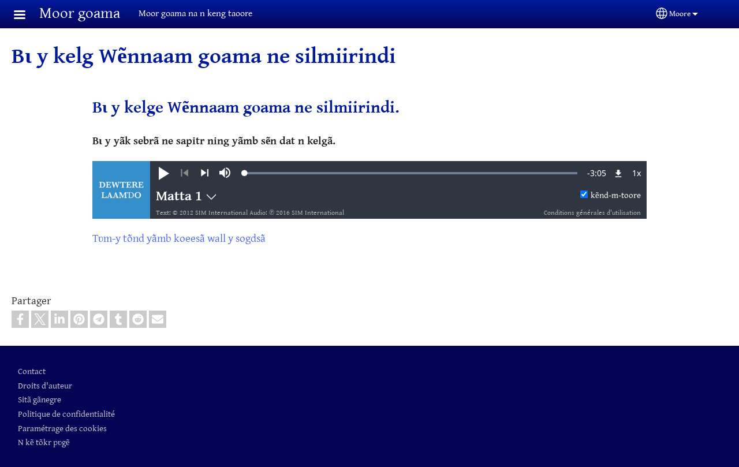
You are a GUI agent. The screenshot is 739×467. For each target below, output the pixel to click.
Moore (680, 13)
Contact (32, 371)
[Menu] (26, 16)
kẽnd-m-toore (616, 195)
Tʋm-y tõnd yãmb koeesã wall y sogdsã (179, 238)
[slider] (411, 173)
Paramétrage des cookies (62, 429)
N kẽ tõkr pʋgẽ (44, 442)
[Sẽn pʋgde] (205, 173)
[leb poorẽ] (184, 173)
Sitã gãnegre (39, 400)
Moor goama (79, 14)
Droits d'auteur (45, 386)
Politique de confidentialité (66, 414)
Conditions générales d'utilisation (592, 212)
